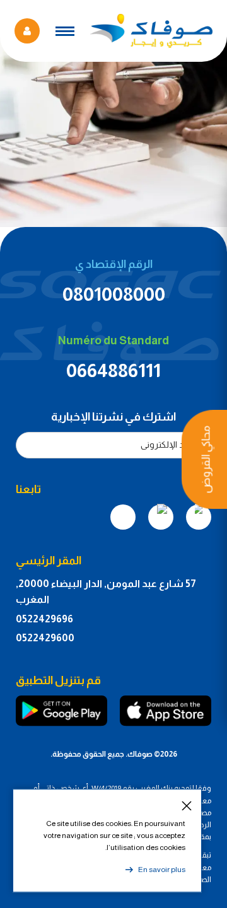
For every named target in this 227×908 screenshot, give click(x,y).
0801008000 (113, 294)
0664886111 (113, 370)
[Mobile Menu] (64, 31)
